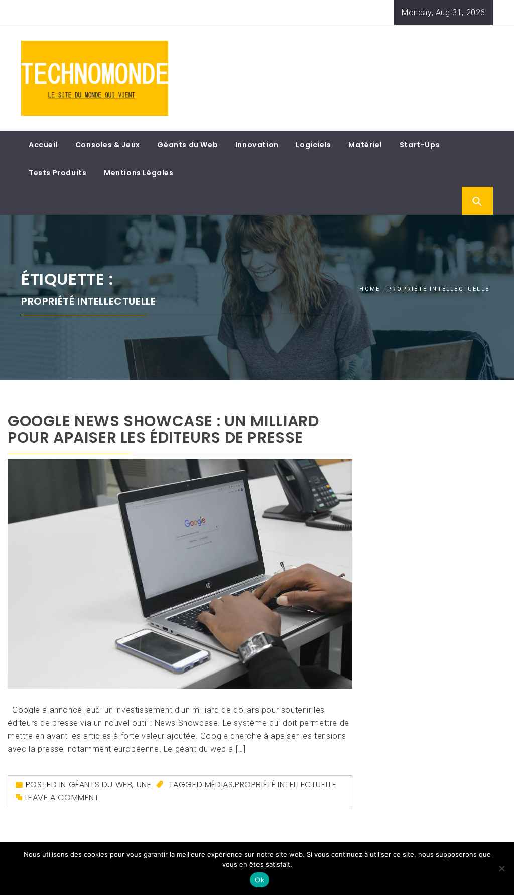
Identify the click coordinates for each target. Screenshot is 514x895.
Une (144, 784)
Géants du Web (187, 145)
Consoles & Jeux (107, 145)
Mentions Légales (139, 173)
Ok (259, 880)
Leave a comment (62, 797)
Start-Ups (420, 145)
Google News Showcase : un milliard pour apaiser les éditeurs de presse (163, 429)
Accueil (43, 145)
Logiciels (313, 145)
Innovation (257, 145)
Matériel (365, 145)
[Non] (501, 868)
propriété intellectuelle (285, 784)
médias (219, 784)
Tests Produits (57, 173)
